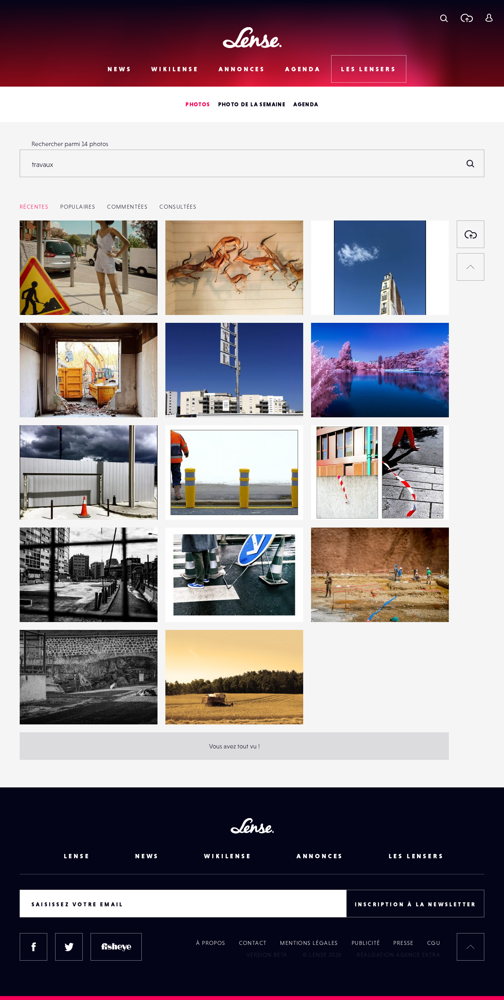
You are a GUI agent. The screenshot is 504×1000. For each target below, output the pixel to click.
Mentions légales (309, 943)
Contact (253, 943)
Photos (197, 104)
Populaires (77, 207)
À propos (210, 943)
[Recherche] (444, 17)
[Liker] (140, 242)
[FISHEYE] (116, 947)
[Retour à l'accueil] (252, 37)
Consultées (177, 207)
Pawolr (182, 298)
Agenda (303, 68)
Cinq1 (35, 605)
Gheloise (331, 605)
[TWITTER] (69, 947)
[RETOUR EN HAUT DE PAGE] (470, 267)
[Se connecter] (489, 17)
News (119, 68)
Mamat (37, 708)
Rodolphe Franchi (343, 298)
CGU (433, 943)
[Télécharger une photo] (466, 17)
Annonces (242, 68)
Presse (403, 943)
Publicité (366, 943)
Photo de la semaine (252, 104)
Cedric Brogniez (195, 708)
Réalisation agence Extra (398, 955)
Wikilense (174, 68)
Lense (77, 855)
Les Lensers (369, 68)
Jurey (35, 401)
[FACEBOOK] (33, 947)
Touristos (331, 401)
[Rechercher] (470, 163)
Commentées (127, 207)
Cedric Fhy (42, 298)
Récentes (34, 207)
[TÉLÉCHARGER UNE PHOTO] (470, 234)
